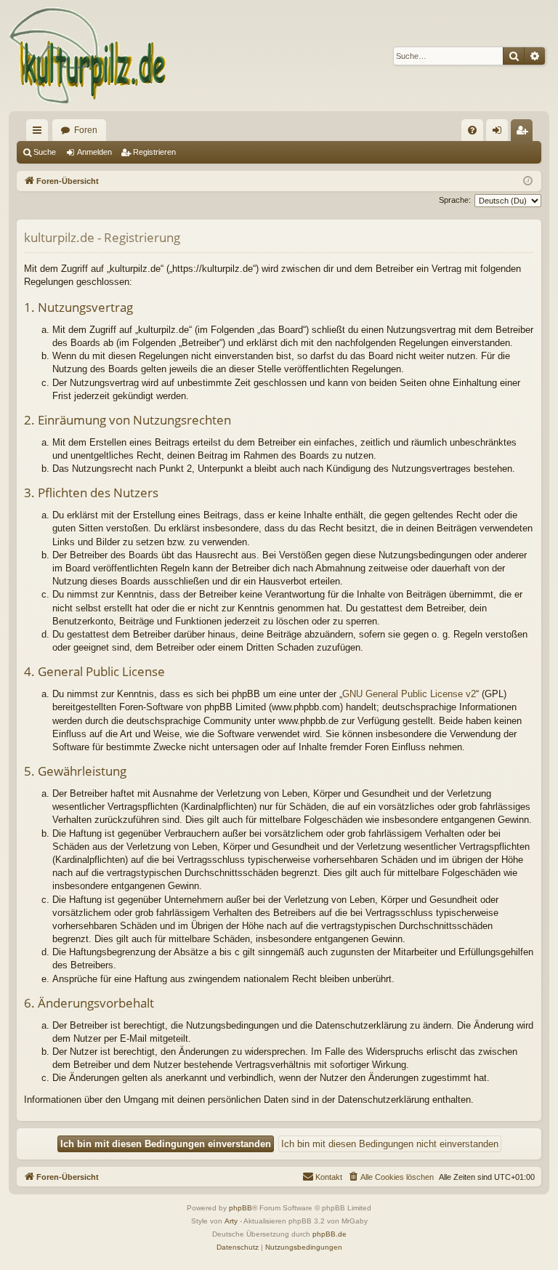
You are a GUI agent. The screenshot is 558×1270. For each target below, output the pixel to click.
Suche (44, 152)
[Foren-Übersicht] (88, 55)
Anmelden (94, 152)
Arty (231, 1221)
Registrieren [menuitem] (525, 133)
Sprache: (455, 200)
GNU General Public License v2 (409, 693)
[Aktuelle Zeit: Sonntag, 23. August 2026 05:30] (528, 181)
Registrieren (154, 152)
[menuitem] (472, 130)
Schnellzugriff (40, 133)
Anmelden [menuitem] (500, 133)
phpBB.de (329, 1234)
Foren (85, 130)
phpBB (240, 1208)
